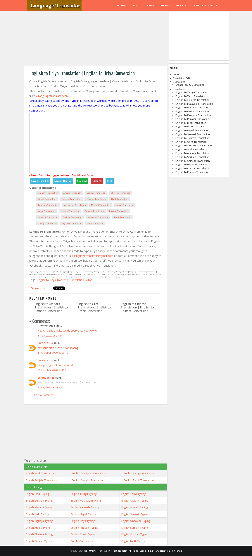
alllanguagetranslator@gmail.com (92, 256)
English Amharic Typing (84, 527)
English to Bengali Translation (192, 111)
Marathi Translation (100, 205)
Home (176, 74)
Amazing (48, 330)
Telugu (122, 5)
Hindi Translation (119, 199)
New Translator (205, 5)
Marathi (181, 5)
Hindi (137, 5)
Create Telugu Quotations (189, 84)
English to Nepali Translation (191, 130)
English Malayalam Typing (86, 500)
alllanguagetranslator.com (52, 96)
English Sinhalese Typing (135, 521)
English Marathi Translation (88, 480)
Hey (40, 330)
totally (67, 330)
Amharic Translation (48, 192)
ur (88, 330)
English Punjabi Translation (41, 480)
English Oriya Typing (83, 521)
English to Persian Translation (192, 172)
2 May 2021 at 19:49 (50, 387)
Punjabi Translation (94, 211)
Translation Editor (81, 280)
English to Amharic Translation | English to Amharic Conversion (51, 307)
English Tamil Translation (139, 480)
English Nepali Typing (83, 514)
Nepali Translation (125, 205)
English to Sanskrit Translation (192, 134)
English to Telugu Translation (191, 92)
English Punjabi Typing (134, 507)
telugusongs (46, 377)
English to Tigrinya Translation (192, 138)
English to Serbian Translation (192, 157)
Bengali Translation (96, 192)
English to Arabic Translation (191, 149)
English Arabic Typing (38, 527)
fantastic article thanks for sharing (58, 348)
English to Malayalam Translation (194, 103)
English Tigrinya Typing (39, 521)
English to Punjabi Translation (192, 119)
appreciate (77, 330)
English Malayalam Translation (90, 473)
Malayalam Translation (75, 205)
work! (93, 330)
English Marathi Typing (134, 500)
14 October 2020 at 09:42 (53, 352)
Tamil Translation (122, 217)
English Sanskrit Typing (134, 514)
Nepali (165, 5)
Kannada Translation (48, 205)
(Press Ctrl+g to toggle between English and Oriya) (61, 175)
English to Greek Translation (191, 164)
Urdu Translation (95, 223)
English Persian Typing (38, 541)
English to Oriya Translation (191, 141)
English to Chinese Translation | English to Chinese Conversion (137, 307)
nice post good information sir (56, 365)
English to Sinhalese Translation (193, 145)
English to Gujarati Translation (192, 100)
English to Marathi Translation (192, 107)
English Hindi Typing (37, 494)
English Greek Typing (83, 534)
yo (85, 330)
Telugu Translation (47, 223)
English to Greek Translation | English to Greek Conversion (94, 307)
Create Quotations (82, 541)
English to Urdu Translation (190, 126)
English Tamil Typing (133, 494)
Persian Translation (70, 211)
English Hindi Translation (40, 473)
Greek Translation (47, 199)
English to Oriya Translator (53, 280)
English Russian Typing (134, 534)
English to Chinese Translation (192, 160)
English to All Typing (133, 541)
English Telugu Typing (83, 494)
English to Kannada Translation (193, 115)
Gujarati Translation (71, 199)
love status (45, 343)
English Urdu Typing (37, 514)
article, (58, 330)
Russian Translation (118, 211)
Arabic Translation (72, 192)
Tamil (151, 5)
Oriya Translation (46, 211)
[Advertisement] (96, 39)
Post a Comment (44, 395)
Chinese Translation (120, 192)
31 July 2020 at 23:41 (50, 335)
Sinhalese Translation (97, 217)
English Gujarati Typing (39, 500)
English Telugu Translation (139, 473)
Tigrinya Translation (72, 223)
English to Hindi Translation (190, 122)
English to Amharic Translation (192, 153)
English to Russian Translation (192, 168)
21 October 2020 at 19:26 (53, 370)
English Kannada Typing (85, 507)
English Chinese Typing (39, 534)
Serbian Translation (72, 217)
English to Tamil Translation (190, 96)
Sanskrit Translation (48, 217)
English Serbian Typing (134, 527)
